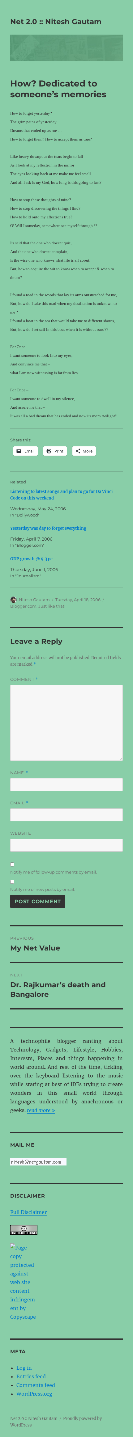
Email (19, 803)
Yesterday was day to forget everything (48, 528)
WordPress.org (34, 1394)
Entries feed (31, 1376)
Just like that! (51, 606)
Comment (24, 679)
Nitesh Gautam (34, 599)
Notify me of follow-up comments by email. (53, 872)
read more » (41, 1110)
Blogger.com (23, 606)
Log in (24, 1368)
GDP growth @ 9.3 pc (31, 559)
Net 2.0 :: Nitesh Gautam (55, 21)
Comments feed (35, 1385)
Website (20, 833)
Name (19, 772)
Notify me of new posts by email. (42, 889)
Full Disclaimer (28, 1212)
